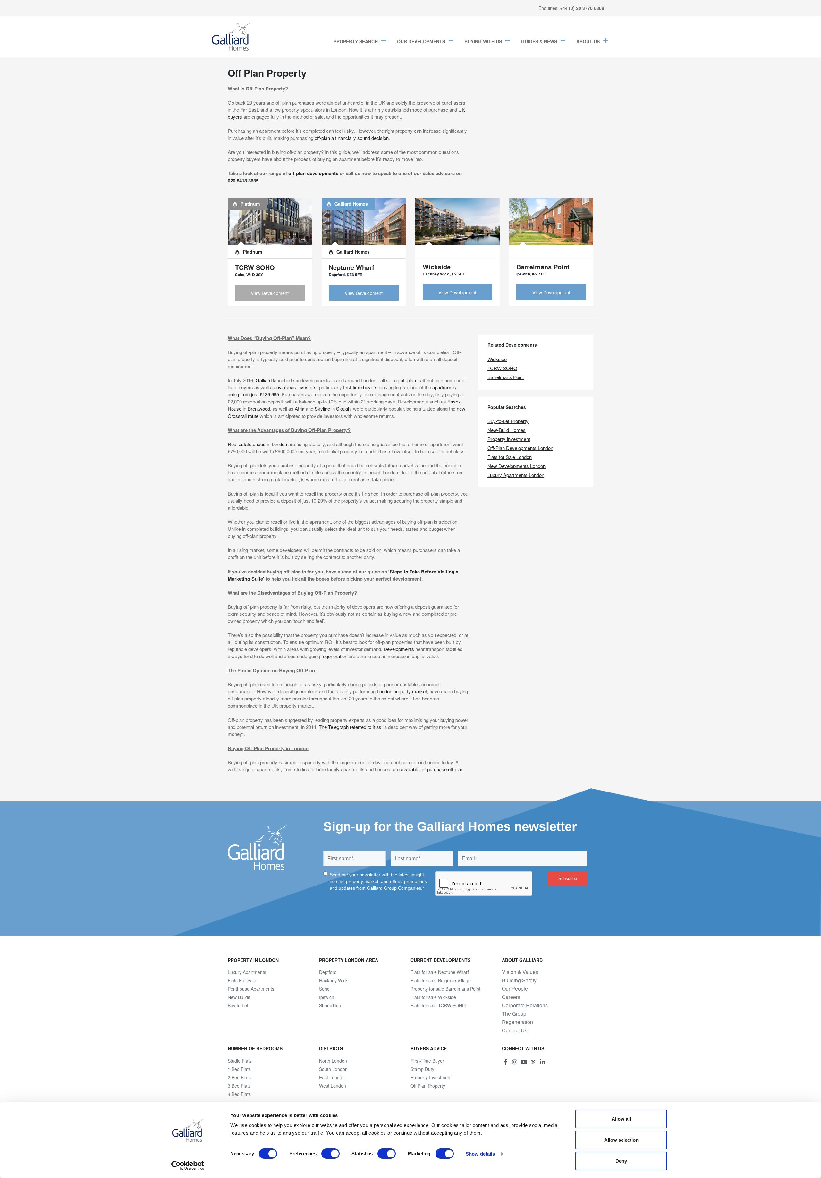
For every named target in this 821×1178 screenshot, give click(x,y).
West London (332, 1085)
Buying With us (483, 41)
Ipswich (326, 997)
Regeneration (517, 1022)
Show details (480, 1154)
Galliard (264, 380)
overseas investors (296, 387)
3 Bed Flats (239, 1085)
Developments (399, 649)
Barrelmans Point (505, 377)
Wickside (497, 359)
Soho (324, 989)
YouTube (524, 1061)
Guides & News (539, 41)
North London (333, 1060)
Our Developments (421, 41)
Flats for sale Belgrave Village (440, 980)
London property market (402, 691)
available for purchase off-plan (432, 769)
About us (588, 41)
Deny (621, 1161)
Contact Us (514, 1030)
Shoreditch (330, 1005)
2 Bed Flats (239, 1077)
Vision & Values (520, 972)
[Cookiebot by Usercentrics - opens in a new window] (188, 1165)
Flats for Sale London (509, 456)
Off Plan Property (427, 1085)
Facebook (505, 1061)
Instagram (514, 1061)
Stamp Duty (422, 1069)
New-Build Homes (506, 430)
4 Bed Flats (239, 1094)
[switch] (330, 1153)
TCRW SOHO (502, 368)
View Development (270, 293)
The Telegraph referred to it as (350, 727)
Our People (515, 988)
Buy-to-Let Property (508, 421)
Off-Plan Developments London (520, 448)
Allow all (621, 1119)
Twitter (533, 1061)
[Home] (231, 37)
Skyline (322, 408)
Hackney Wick (333, 980)
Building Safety (519, 980)
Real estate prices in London (257, 444)
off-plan (408, 380)
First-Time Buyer (427, 1060)
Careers (511, 997)
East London (332, 1077)
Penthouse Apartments (251, 989)
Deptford (328, 972)
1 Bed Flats (239, 1069)
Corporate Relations (525, 1005)
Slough (343, 408)
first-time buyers (360, 387)
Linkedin (542, 1061)
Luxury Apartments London (515, 474)
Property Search (356, 41)
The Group (514, 1013)
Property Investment (508, 439)
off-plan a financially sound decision (352, 137)
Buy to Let (238, 1005)
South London (333, 1069)
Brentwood (259, 408)
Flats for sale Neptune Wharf (439, 972)
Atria (299, 408)
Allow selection (621, 1140)
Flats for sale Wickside (433, 997)
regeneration (334, 656)
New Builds (239, 997)
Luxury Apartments (247, 972)
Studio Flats (240, 1060)
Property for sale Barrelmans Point (445, 989)
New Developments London (516, 465)
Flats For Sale (242, 980)
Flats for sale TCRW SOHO (438, 1005)
